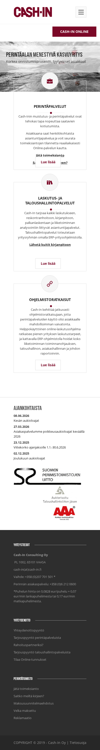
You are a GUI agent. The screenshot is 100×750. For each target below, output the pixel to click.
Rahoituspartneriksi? (28, 645)
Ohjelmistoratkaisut (50, 299)
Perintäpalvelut (50, 106)
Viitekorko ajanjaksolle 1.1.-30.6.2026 (40, 447)
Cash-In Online (74, 31)
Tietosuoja (78, 742)
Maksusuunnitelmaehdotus (34, 703)
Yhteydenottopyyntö (29, 630)
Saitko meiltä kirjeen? (29, 696)
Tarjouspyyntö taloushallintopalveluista (42, 652)
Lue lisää (48, 162)
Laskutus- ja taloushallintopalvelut (50, 200)
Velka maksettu (25, 710)
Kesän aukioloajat (26, 420)
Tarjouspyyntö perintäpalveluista (37, 637)
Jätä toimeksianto (26, 688)
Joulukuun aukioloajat (29, 458)
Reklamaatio (23, 718)
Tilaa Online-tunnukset (30, 659)
